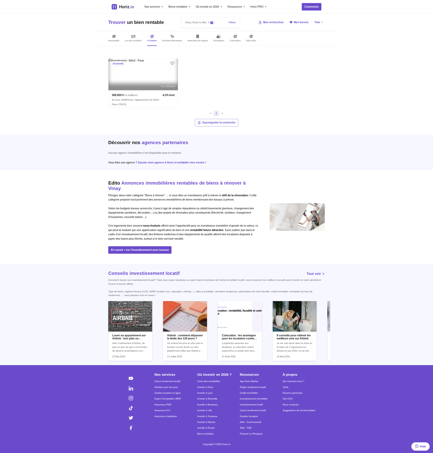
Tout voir (314, 274)
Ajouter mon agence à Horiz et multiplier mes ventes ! (172, 162)
